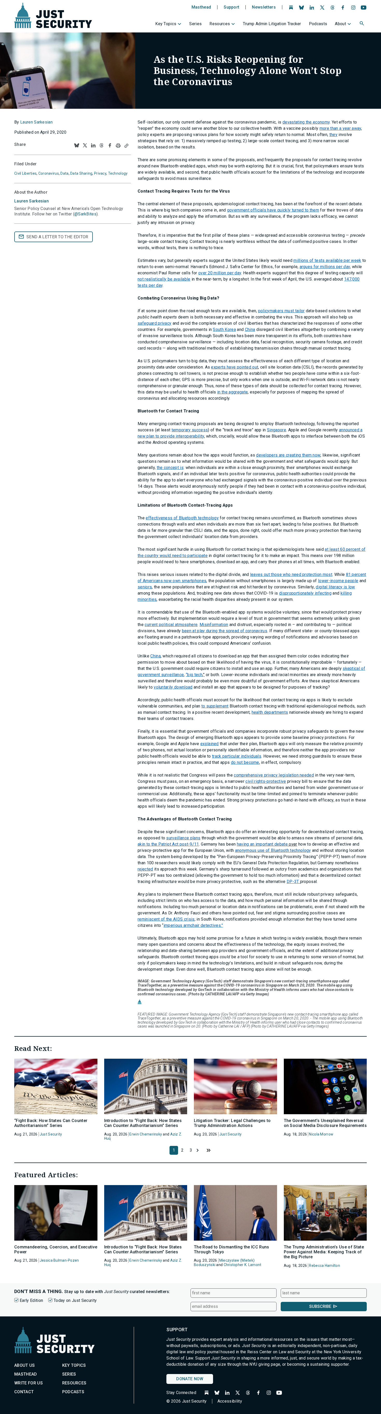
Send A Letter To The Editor (57, 236)
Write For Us (28, 1383)
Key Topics (165, 23)
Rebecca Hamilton (324, 1265)
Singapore (276, 429)
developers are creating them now (288, 455)
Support (231, 7)
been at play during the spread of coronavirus (224, 630)
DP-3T (293, 881)
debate (281, 844)
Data (64, 173)
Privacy (100, 173)
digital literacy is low (335, 586)
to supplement (215, 706)
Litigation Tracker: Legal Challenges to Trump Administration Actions (232, 1123)
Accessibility (229, 1401)
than (334, 128)
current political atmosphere (171, 624)
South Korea (224, 329)
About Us (24, 1365)
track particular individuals (236, 756)
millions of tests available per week (327, 260)
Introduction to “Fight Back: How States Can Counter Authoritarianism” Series (143, 1123)
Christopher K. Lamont (243, 1265)
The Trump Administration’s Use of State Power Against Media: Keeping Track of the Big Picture (324, 1252)
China (250, 329)
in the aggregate (232, 392)
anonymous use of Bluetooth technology (273, 850)
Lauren (31, 201)
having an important (255, 844)
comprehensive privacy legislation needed (274, 775)
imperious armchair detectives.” (193, 925)
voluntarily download (173, 687)
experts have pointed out (234, 367)
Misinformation (214, 624)
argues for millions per (321, 266)
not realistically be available (164, 279)
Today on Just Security (75, 1300)
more (325, 128)
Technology (118, 173)
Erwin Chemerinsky (145, 1134)
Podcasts (318, 23)
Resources (219, 23)
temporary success (190, 429)
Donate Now (189, 1378)
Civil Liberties (25, 173)
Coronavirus (48, 173)
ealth (259, 712)
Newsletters (264, 7)
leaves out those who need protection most (291, 574)
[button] (362, 24)
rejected (145, 869)
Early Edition (31, 1300)
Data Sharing (81, 173)
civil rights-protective (265, 781)
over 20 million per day (219, 272)
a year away (349, 128)
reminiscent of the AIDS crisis (166, 919)
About (340, 23)
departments (276, 712)
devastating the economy (306, 122)
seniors (145, 586)
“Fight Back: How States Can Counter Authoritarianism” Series (50, 1123)
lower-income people (338, 580)
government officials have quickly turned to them (273, 210)
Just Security (51, 1134)
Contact (24, 1391)
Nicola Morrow (321, 1134)
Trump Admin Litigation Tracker (272, 23)
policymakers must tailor (281, 310)
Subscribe (320, 1306)
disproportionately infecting (305, 593)
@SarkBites (85, 214)
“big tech (194, 674)
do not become (245, 762)
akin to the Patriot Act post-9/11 (168, 844)
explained (209, 743)
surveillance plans (183, 837)
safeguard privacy (154, 323)
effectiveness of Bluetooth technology (182, 517)
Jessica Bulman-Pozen (59, 1260)
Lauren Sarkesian (36, 122)
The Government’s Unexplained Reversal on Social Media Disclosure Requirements (325, 1123)
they (333, 134)
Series (195, 23)
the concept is (170, 467)
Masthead (201, 7)
